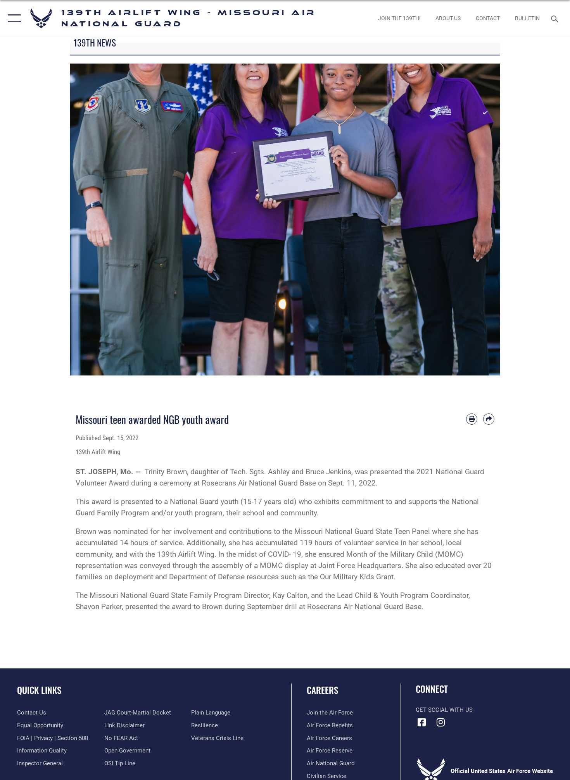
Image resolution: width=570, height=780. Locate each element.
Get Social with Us (444, 709)
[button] (12, 18)
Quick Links (39, 690)
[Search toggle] (556, 18)
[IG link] (441, 722)
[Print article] (471, 419)
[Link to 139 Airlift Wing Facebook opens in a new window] (421, 722)
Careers (322, 690)
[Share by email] (488, 419)
